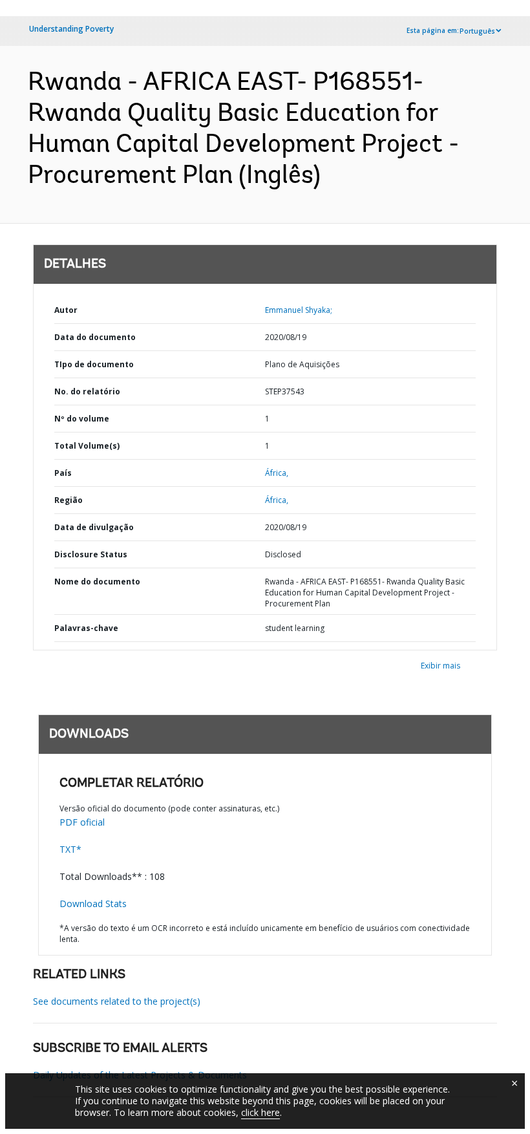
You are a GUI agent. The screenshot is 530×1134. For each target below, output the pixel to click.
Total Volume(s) (87, 445)
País (63, 472)
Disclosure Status (90, 554)
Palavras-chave (86, 628)
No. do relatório (87, 391)
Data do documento (95, 337)
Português (477, 31)
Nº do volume (81, 418)
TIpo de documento (94, 364)
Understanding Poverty (71, 28)
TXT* (70, 849)
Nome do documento (97, 581)
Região (68, 500)
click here (260, 1112)
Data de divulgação (94, 527)
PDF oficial (82, 822)
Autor (66, 310)
